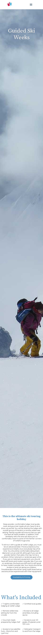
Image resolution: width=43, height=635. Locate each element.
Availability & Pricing (21, 577)
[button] (30, 4)
